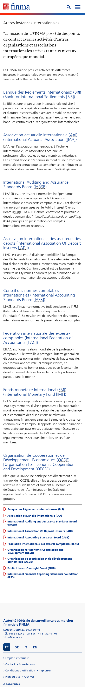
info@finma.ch (13, 637)
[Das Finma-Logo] (16, 6)
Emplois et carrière (17, 658)
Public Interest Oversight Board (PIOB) (31, 568)
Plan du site (12, 676)
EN (35, 647)
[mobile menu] (77, 6)
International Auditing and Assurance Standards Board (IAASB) (42, 523)
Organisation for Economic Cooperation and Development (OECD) (35, 551)
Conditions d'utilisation (20, 670)
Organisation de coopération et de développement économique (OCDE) (39, 560)
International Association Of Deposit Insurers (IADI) (40, 531)
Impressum (45, 670)
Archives (29, 676)
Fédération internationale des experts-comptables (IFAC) (43, 543)
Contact (10, 664)
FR (7, 647)
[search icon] (68, 6)
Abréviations (27, 664)
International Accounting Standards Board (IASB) (38, 537)
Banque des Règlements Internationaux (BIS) (35, 509)
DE (16, 647)
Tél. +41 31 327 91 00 (16, 633)
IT (26, 647)
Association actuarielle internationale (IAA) (34, 515)
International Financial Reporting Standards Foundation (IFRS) (42, 575)
